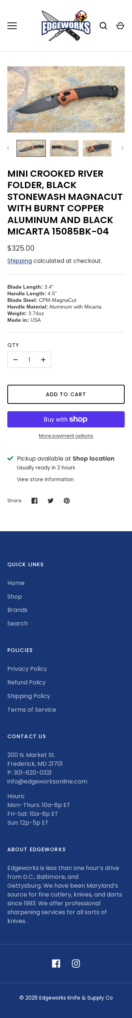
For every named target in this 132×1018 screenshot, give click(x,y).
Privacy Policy (27, 669)
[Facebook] (56, 963)
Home (16, 583)
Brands (17, 610)
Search (17, 623)
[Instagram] (76, 963)
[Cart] (120, 26)
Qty (13, 345)
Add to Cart (66, 394)
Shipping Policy (28, 696)
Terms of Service (31, 709)
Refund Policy (26, 682)
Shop (14, 596)
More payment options (66, 435)
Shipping (19, 261)
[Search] (103, 26)
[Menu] (12, 26)
